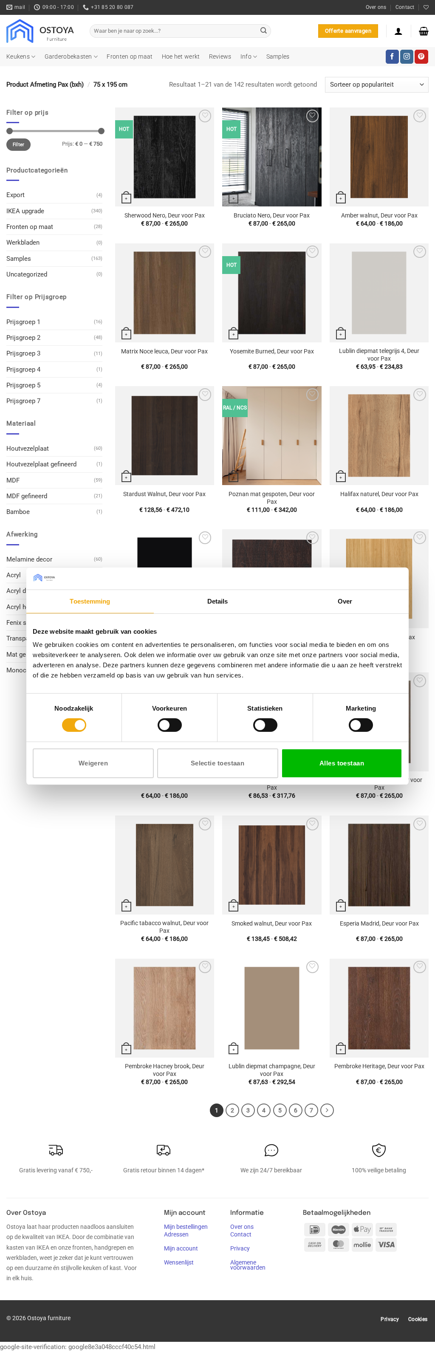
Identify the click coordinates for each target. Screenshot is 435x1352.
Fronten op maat (130, 56)
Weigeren (93, 763)
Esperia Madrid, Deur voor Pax (379, 923)
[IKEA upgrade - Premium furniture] (41, 31)
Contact (405, 7)
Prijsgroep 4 (23, 369)
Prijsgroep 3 (23, 353)
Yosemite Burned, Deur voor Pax (272, 351)
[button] (398, 31)
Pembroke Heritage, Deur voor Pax (379, 1066)
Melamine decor (29, 559)
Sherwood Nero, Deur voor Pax (164, 215)
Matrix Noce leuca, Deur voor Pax (164, 351)
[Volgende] (327, 1110)
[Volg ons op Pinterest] (421, 56)
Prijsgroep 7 (23, 401)
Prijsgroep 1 (23, 322)
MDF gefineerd (26, 496)
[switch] (170, 725)
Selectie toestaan (218, 763)
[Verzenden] (264, 31)
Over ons (376, 7)
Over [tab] (345, 601)
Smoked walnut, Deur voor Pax (272, 923)
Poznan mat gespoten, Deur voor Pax (272, 498)
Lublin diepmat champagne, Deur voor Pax (272, 1070)
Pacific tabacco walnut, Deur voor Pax (164, 927)
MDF (13, 480)
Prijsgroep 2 (23, 338)
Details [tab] (217, 601)
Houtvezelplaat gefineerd (41, 464)
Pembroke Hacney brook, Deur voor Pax (164, 1070)
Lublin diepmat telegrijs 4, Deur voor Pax (379, 354)
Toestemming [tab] (90, 601)
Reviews (220, 56)
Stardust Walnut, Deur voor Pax (164, 494)
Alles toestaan (341, 763)
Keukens (18, 56)
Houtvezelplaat (27, 448)
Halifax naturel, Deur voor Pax (379, 494)
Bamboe (18, 512)
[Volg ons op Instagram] (406, 56)
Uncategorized (26, 274)
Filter (19, 144)
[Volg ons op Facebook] (392, 56)
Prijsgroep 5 (23, 385)
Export (15, 195)
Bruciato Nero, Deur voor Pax (272, 215)
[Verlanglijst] (426, 7)
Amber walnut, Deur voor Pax (379, 215)
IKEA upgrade (25, 211)
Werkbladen (23, 242)
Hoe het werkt (181, 56)
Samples (278, 56)
